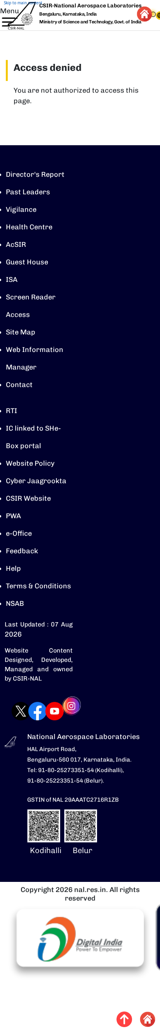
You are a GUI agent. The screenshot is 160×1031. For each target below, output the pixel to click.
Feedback (22, 551)
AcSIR (16, 244)
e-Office (19, 533)
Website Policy (30, 463)
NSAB (15, 603)
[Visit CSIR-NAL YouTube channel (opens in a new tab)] (46, 711)
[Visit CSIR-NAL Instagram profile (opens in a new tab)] (64, 711)
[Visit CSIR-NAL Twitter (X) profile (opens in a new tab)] (13, 711)
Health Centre (29, 227)
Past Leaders (28, 192)
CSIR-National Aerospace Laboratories (90, 5)
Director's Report (35, 174)
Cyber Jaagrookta (36, 481)
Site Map (20, 332)
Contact (19, 384)
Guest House (27, 262)
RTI (11, 410)
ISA (11, 279)
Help (13, 568)
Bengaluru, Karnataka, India (68, 14)
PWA (13, 516)
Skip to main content (23, 2)
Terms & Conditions (38, 586)
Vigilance (21, 209)
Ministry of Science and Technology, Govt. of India (90, 22)
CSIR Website (28, 498)
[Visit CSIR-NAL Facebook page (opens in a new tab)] (29, 711)
